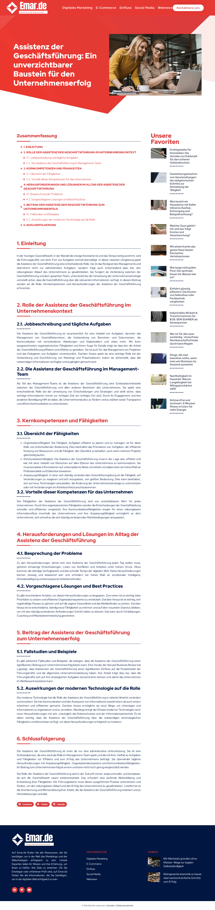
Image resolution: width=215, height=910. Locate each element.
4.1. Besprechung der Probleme (44, 194)
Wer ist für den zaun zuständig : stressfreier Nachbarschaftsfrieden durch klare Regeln (184, 338)
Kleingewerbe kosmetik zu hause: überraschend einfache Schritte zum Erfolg (182, 877)
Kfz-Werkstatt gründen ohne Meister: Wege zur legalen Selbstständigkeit (180, 862)
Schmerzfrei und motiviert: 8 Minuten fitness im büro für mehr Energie (182, 405)
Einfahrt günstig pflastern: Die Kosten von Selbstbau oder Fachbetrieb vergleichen (183, 295)
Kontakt (111, 905)
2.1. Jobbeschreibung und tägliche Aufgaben (52, 157)
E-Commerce (106, 8)
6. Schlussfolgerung (40, 225)
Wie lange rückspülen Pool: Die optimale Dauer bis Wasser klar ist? (183, 272)
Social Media (145, 8)
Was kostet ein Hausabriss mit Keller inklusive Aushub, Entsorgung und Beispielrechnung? (183, 208)
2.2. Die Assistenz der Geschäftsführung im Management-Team (63, 163)
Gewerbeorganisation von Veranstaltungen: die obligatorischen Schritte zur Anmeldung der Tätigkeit (183, 182)
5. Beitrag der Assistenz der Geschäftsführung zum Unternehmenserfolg (64, 207)
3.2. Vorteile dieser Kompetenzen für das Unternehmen (58, 179)
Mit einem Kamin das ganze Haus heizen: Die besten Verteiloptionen (183, 251)
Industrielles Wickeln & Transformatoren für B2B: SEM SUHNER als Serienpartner (184, 317)
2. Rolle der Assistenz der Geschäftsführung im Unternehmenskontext (80, 152)
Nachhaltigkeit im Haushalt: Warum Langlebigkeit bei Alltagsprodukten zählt (181, 382)
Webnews (165, 8)
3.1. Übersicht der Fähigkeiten (43, 174)
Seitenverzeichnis (124, 905)
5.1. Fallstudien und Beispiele (42, 214)
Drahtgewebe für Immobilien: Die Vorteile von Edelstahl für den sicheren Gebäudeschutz (183, 156)
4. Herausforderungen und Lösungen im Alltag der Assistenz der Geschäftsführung (74, 186)
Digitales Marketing (77, 8)
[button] (25, 804)
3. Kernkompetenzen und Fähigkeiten (52, 168)
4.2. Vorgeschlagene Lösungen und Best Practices (55, 199)
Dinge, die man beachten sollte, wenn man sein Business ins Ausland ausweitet (183, 359)
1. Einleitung (33, 147)
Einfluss (126, 8)
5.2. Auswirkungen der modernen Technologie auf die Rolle (60, 219)
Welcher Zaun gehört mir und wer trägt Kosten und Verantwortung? (183, 230)
